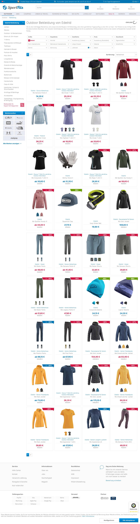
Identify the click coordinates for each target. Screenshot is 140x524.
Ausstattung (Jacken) (78, 40)
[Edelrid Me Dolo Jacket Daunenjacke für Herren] (95, 331)
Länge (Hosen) (76, 44)
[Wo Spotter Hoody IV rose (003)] (42, 214)
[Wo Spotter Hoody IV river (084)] (38, 214)
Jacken (6, 27)
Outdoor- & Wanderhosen (13, 33)
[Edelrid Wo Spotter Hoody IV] (39, 200)
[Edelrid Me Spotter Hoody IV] (123, 69)
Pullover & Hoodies (10, 52)
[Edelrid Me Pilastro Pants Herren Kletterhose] (39, 331)
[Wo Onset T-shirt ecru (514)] (94, 129)
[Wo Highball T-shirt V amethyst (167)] (62, 129)
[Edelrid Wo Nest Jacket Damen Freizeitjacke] (39, 418)
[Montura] (19, 133)
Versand (74, 494)
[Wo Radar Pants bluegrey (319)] (42, 259)
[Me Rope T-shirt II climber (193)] (94, 84)
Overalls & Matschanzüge (13, 65)
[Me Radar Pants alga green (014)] (36, 303)
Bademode (8, 75)
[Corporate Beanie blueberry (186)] (94, 303)
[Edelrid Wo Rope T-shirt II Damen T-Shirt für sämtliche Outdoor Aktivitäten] (95, 160)
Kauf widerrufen (18, 485)
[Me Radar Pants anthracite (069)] (40, 303)
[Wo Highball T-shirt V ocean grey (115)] (70, 129)
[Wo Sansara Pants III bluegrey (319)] (70, 259)
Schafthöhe (119, 44)
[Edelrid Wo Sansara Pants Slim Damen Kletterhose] (123, 418)
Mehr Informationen (88, 516)
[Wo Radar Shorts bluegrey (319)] (96, 259)
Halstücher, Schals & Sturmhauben (11, 88)
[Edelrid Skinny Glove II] (67, 160)
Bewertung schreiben (113, 480)
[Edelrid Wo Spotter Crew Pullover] (39, 114)
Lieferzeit (75, 47)
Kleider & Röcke (9, 62)
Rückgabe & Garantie (19, 482)
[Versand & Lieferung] (84, 497)
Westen (6, 30)
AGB (72, 474)
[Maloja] (14, 138)
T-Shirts (7, 40)
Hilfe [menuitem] (135, 1)
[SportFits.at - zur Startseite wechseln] (12, 7)
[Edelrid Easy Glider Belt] (95, 200)
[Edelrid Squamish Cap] (67, 200)
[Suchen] (87, 7)
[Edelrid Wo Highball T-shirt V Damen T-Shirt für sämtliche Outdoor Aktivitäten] (67, 114)
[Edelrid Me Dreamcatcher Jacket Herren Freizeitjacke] (123, 331)
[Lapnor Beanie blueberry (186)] (122, 303)
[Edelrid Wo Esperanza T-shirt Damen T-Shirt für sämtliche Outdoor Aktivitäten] (67, 418)
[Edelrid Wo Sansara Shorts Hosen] (123, 244)
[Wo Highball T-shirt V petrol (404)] (73, 129)
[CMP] (8, 117)
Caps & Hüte (8, 84)
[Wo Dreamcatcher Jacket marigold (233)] (125, 390)
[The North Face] (19, 128)
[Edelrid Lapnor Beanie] (123, 288)
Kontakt (14, 474)
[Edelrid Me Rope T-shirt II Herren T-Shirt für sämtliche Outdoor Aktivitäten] (95, 69)
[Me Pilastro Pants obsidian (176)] (42, 346)
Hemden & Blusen (10, 49)
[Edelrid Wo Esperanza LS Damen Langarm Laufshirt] (95, 418)
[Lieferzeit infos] (88, 48)
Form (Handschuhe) (34, 44)
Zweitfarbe (75, 37)
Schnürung (53, 47)
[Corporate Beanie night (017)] (97, 303)
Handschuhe (8, 81)
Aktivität (52, 40)
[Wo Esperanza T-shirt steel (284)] (70, 433)
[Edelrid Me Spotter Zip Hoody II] (123, 160)
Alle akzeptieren (129, 520)
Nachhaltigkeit (47, 478)
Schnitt (30, 47)
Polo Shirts (8, 56)
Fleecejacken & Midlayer (12, 43)
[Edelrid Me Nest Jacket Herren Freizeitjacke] (39, 375)
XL (82, 70)
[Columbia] (8, 128)
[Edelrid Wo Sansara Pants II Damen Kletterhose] (39, 69)
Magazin (45, 482)
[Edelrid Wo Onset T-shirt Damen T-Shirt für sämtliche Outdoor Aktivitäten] (95, 114)
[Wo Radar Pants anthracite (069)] (38, 259)
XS (54, 103)
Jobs (43, 474)
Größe (30, 37)
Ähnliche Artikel (39, 102)
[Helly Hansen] (8, 122)
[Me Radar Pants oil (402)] (43, 303)
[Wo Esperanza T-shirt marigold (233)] (66, 433)
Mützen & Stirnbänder (12, 78)
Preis (95, 37)
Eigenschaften (120, 40)
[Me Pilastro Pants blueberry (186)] (38, 346)
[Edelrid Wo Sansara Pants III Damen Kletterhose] (67, 244)
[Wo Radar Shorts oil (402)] (99, 259)
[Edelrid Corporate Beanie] (95, 288)
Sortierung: (110, 55)
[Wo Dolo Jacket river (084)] (97, 390)
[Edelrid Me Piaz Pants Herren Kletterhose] (67, 331)
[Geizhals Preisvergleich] (105, 498)
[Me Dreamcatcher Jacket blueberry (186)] (120, 346)
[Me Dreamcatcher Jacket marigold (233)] (124, 346)
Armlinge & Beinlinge (11, 92)
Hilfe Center (16, 470)
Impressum (75, 478)
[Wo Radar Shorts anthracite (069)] (92, 259)
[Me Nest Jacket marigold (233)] (38, 390)
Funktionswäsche (10, 71)
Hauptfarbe (53, 37)
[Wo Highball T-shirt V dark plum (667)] (66, 129)
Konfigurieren (109, 520)
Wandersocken (9, 68)
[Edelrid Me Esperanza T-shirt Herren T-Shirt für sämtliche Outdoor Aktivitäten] (67, 375)
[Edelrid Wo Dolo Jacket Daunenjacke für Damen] (95, 375)
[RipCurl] (19, 117)
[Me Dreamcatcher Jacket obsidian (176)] (127, 346)
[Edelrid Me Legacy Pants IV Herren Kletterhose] (67, 288)
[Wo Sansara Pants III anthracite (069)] (66, 259)
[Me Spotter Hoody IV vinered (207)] (125, 84)
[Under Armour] (8, 133)
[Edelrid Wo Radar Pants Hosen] (39, 244)
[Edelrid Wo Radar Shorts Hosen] (95, 244)
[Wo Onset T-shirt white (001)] (97, 129)
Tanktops (7, 46)
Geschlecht (119, 37)
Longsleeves (8, 59)
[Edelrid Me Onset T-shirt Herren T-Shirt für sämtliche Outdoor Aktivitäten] (67, 69)
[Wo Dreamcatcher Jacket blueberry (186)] (122, 390)
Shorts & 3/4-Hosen (11, 36)
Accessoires (8, 95)
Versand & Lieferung (19, 478)
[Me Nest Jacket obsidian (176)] (42, 390)
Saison (96, 47)
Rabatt (32, 40)
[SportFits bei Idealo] (113, 498)
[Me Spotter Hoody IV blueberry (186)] (122, 84)
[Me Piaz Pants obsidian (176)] (70, 346)
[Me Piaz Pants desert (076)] (66, 346)
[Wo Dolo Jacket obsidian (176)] (94, 390)
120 (82, 188)
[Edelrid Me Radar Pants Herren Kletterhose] (39, 288)
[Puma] (19, 122)
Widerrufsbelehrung (78, 482)
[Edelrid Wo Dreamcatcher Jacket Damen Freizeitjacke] (123, 375)
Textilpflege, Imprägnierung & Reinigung (14, 99)
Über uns (45, 470)
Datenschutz (75, 470)
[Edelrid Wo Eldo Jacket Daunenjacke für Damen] (123, 200)
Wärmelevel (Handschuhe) (58, 44)
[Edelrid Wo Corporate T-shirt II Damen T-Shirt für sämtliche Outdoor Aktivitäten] (39, 160)
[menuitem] (116, 7)
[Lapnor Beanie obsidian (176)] (125, 303)
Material (96, 44)
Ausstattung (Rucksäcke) (101, 40)
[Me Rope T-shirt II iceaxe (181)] (97, 84)
